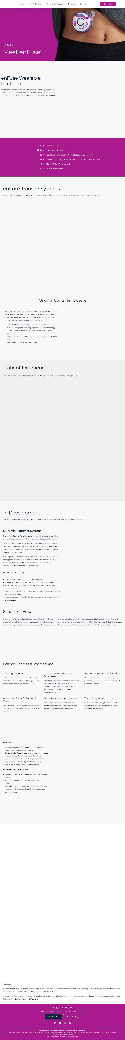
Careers (83, 4)
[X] (65, 1023)
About (22, 4)
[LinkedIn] (55, 1023)
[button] (9, 45)
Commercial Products (54, 4)
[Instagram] (70, 1023)
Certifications (69, 1030)
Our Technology (35, 4)
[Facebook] (60, 1023)
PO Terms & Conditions (57, 1030)
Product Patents (44, 1030)
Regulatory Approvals (66, 1034)
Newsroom (72, 4)
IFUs (75, 1030)
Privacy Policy (82, 1030)
